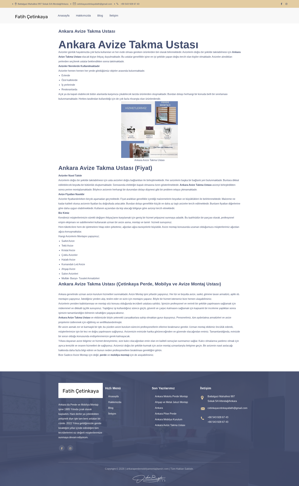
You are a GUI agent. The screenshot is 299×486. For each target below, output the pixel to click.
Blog (100, 15)
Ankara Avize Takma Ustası (170, 425)
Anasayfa (63, 15)
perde (103, 355)
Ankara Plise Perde (165, 413)
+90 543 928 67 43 (130, 4)
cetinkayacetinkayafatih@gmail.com (94, 4)
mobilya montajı (120, 355)
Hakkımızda (83, 15)
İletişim (113, 15)
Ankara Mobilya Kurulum (168, 419)
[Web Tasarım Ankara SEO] (149, 479)
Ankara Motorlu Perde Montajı (171, 396)
